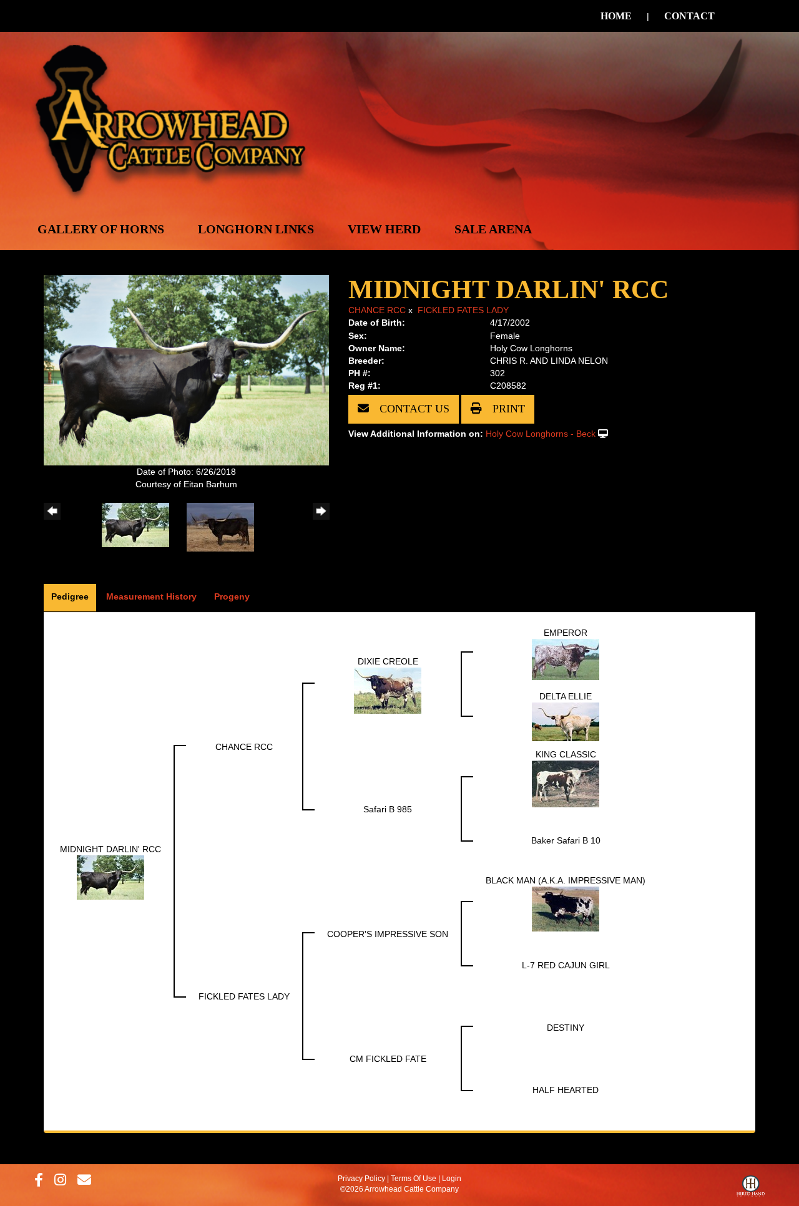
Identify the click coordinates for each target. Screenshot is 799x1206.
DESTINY (565, 1028)
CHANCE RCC (377, 310)
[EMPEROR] (565, 658)
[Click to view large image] (186, 369)
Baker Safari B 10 (565, 840)
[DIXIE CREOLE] (387, 689)
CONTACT (689, 16)
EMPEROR (565, 633)
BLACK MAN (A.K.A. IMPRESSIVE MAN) (565, 880)
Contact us (412, 408)
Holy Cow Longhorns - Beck (541, 434)
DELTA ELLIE (565, 696)
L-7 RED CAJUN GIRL (566, 965)
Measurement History (151, 596)
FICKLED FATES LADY (463, 310)
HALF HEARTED (565, 1090)
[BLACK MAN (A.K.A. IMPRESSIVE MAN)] (565, 908)
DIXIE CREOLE (388, 661)
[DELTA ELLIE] (565, 721)
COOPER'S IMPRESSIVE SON (387, 934)
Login (451, 1178)
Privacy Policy (361, 1178)
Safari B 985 (387, 809)
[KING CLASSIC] (565, 783)
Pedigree (70, 596)
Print (507, 408)
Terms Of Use (413, 1178)
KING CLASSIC (566, 754)
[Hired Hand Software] (751, 1189)
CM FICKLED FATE (388, 1059)
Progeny (232, 596)
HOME (616, 16)
